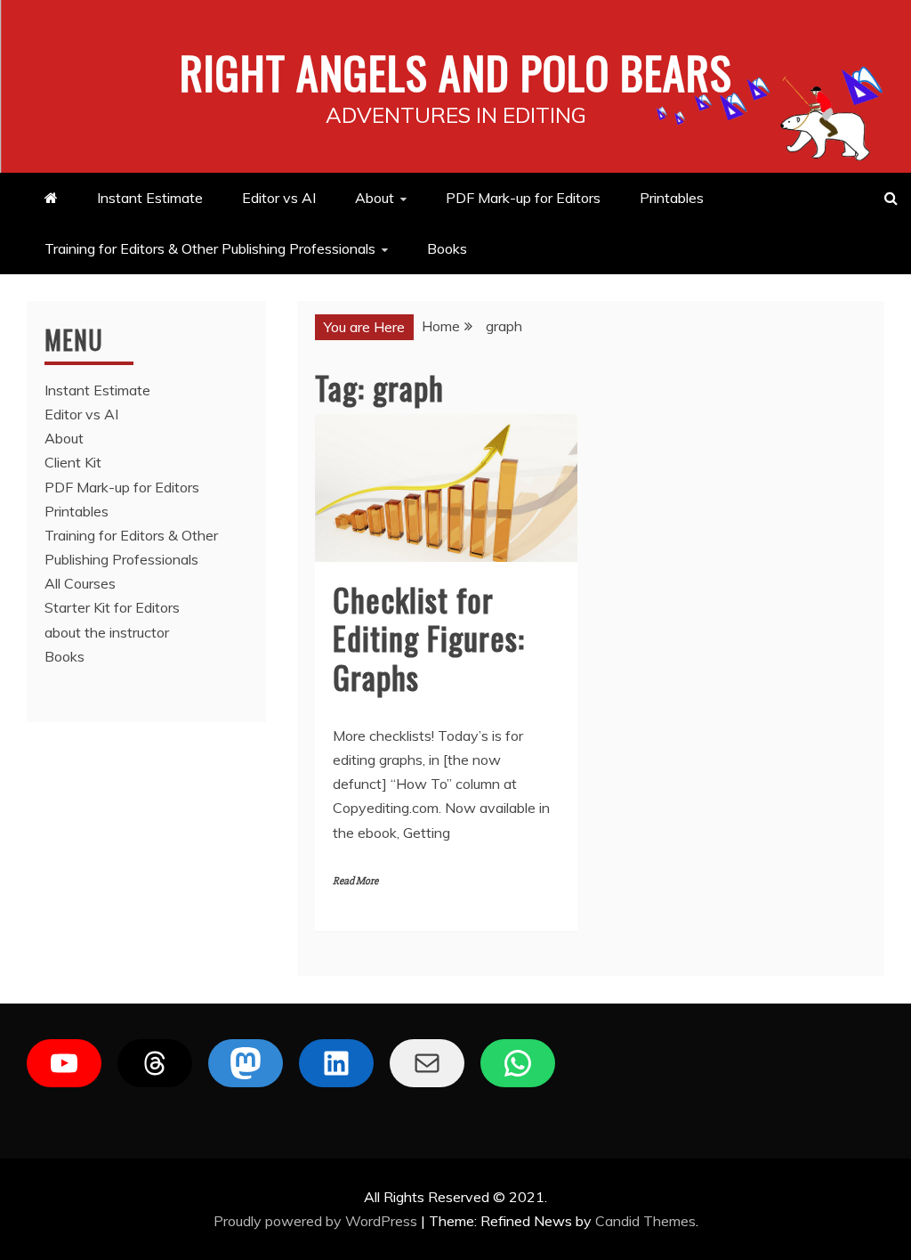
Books (447, 248)
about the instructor (106, 632)
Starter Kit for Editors (112, 607)
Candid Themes (645, 1221)
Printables (672, 198)
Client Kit (72, 462)
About (374, 198)
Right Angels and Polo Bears (456, 71)
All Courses (80, 583)
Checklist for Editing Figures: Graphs (429, 637)
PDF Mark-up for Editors (523, 198)
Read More (355, 881)
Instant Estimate (150, 198)
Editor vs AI (279, 198)
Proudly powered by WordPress (317, 1221)
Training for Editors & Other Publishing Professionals (209, 248)
